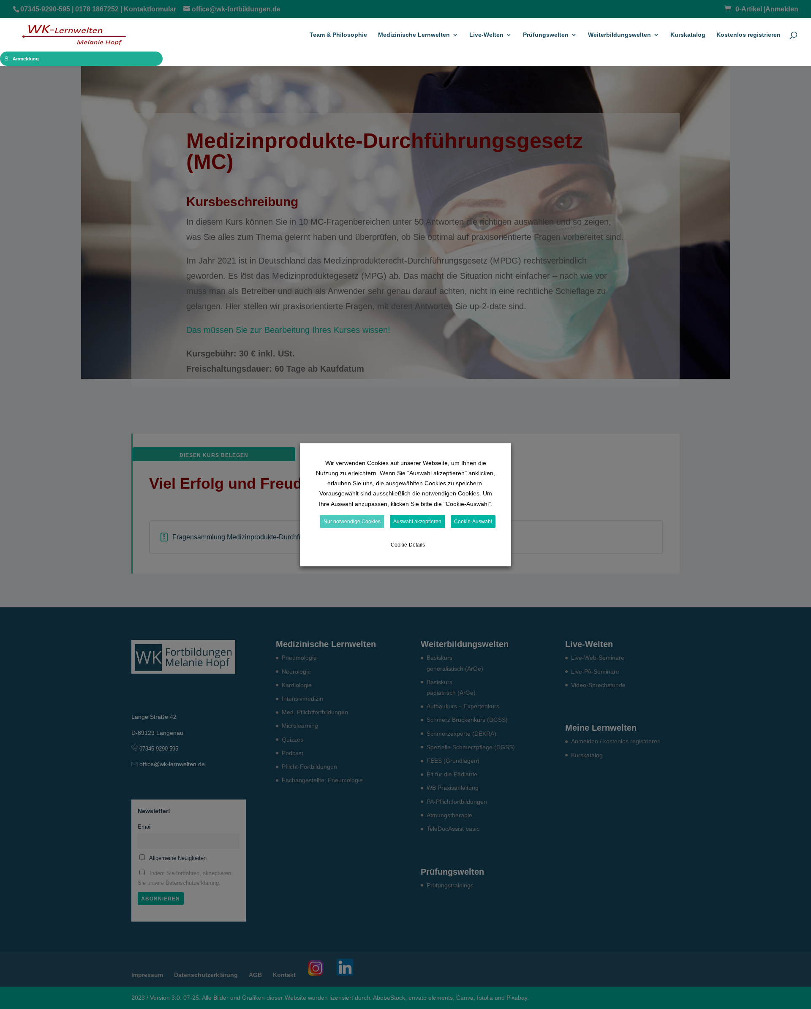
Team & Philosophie (338, 35)
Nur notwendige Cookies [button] (352, 522)
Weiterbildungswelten (619, 35)
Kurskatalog (687, 35)
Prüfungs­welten (546, 35)
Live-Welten (486, 35)
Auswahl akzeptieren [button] (417, 522)
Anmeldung (26, 58)
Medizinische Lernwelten (414, 35)
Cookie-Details (408, 545)
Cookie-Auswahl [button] (473, 522)
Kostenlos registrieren (748, 35)
